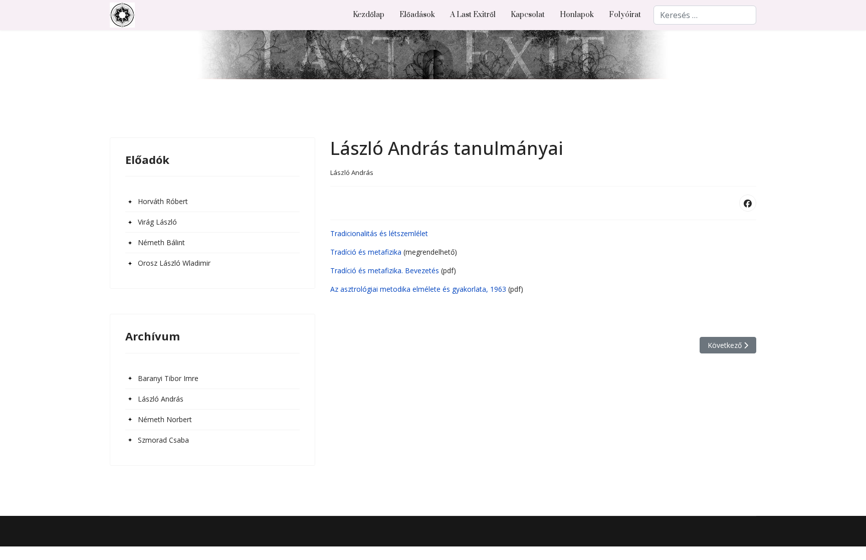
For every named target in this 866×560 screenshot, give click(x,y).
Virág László (157, 222)
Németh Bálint (161, 242)
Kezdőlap (368, 15)
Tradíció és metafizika (365, 252)
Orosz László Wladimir (174, 263)
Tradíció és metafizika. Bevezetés (384, 270)
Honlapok (577, 15)
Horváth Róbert (163, 201)
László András (160, 399)
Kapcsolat (528, 15)
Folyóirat (625, 15)
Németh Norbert (165, 419)
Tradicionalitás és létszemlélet (379, 233)
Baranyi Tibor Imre (168, 378)
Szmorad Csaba (163, 440)
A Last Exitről (473, 15)
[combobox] (705, 15)
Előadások (417, 15)
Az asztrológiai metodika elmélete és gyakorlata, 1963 (418, 289)
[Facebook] (747, 203)
